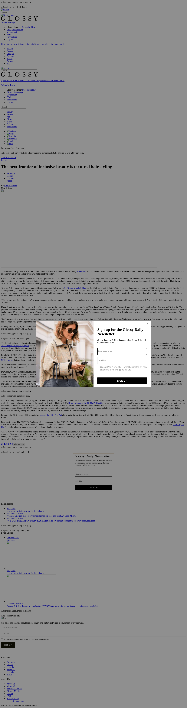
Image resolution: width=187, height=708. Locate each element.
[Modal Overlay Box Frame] (93, 354)
